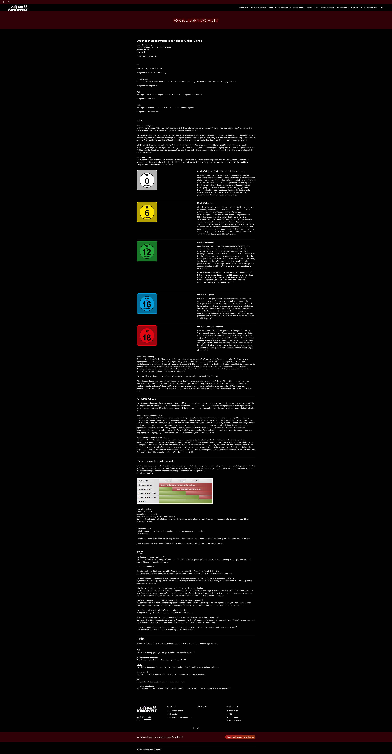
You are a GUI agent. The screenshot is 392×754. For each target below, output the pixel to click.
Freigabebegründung (183, 130)
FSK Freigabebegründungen (147, 657)
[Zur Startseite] (22, 8)
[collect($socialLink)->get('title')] (4, 2)
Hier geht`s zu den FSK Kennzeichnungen (152, 73)
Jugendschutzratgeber (145, 686)
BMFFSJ (140, 665)
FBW (138, 679)
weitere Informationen (145, 566)
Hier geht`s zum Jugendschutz (148, 86)
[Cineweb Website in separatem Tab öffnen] (144, 719)
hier (192, 452)
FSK (138, 650)
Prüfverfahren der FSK (150, 128)
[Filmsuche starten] (382, 8)
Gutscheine (283, 8)
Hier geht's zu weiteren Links (148, 112)
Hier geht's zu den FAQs (146, 99)
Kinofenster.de (143, 672)
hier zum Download (149, 583)
